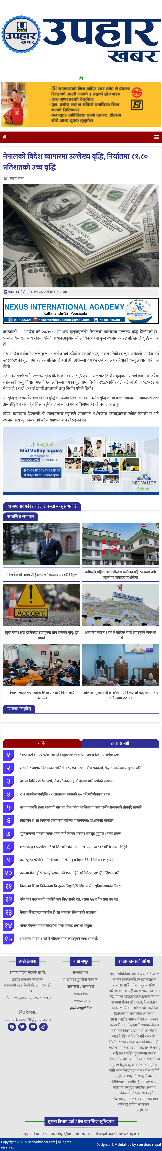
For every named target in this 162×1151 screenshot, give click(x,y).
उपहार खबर (16, 178)
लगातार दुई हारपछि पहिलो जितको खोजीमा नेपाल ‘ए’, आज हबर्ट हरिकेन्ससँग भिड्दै (73, 847)
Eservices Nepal (149, 1145)
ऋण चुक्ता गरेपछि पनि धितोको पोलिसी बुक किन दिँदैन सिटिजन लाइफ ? (67, 860)
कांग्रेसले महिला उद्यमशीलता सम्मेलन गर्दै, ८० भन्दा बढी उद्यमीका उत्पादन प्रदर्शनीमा (120, 575)
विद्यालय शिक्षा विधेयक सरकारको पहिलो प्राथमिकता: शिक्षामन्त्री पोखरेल (66, 821)
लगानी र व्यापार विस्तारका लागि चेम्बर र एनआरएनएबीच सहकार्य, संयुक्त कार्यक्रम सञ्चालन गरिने (81, 768)
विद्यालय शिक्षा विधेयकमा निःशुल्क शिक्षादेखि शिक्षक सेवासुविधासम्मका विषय (70, 886)
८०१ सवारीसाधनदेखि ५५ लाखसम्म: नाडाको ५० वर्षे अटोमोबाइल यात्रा (65, 794)
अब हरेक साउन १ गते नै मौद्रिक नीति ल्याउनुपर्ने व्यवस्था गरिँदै (120, 635)
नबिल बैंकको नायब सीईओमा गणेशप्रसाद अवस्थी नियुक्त (41, 575)
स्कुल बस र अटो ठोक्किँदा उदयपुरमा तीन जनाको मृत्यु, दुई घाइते (42, 635)
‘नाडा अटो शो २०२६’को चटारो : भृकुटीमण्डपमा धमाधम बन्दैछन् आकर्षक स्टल (69, 755)
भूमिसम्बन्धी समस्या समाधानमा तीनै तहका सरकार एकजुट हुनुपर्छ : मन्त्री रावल (70, 834)
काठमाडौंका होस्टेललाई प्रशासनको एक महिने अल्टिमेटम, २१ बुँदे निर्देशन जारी (69, 873)
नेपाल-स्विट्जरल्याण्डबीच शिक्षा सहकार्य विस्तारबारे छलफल (41, 695)
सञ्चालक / (75, 987)
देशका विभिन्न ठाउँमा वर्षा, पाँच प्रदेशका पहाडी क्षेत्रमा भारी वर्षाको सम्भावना (68, 781)
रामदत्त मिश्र (80, 994)
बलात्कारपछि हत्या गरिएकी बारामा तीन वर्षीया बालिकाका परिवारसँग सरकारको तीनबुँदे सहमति (81, 807)
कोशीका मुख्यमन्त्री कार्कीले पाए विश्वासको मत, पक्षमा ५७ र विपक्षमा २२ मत (120, 695)
